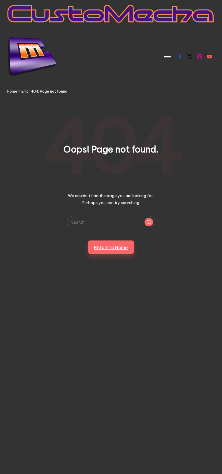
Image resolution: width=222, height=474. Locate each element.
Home (12, 91)
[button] (149, 222)
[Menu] (167, 56)
